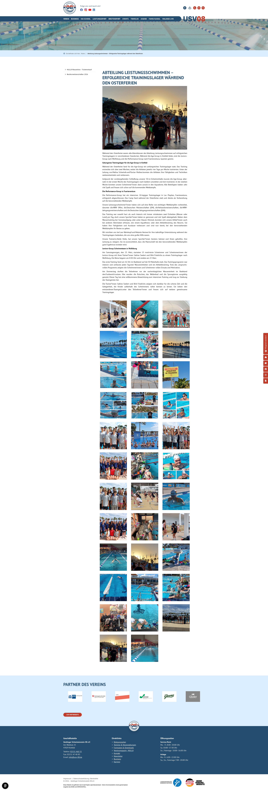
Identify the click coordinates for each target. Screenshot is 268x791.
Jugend (144, 19)
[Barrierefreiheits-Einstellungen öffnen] (184, 7)
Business (75, 19)
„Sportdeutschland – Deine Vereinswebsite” (102, 785)
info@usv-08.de (75, 757)
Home (83, 53)
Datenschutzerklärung (81, 778)
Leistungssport (99, 19)
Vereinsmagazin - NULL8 (123, 750)
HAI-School (86, 19)
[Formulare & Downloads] (265, 380)
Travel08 (135, 19)
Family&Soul (154, 19)
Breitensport (114, 19)
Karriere (117, 762)
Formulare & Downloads (124, 747)
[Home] (69, 8)
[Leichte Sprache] (189, 8)
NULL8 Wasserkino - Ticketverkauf (79, 70)
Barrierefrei (94, 778)
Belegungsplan (120, 742)
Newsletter (118, 756)
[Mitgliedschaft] (265, 351)
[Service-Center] (266, 357)
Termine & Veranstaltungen (125, 745)
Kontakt (117, 753)
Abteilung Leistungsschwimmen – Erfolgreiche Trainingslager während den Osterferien (115, 53)
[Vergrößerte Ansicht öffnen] (113, 314)
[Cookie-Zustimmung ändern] (5, 786)
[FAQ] (266, 363)
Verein (66, 19)
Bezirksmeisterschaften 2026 (77, 74)
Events (125, 19)
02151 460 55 (76, 751)
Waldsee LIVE (168, 19)
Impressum (67, 778)
